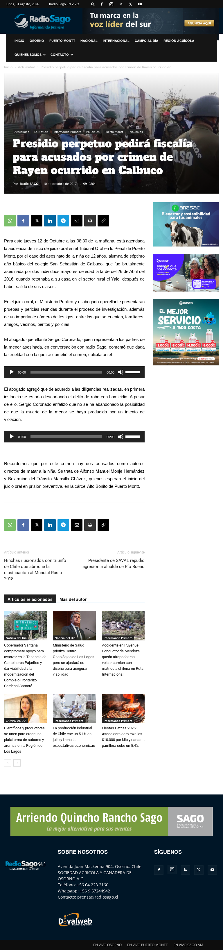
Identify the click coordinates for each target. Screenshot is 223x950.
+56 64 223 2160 (92, 885)
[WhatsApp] (10, 220)
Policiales (93, 132)
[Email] (76, 220)
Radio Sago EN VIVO (64, 4)
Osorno (37, 40)
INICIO (19, 40)
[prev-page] (7, 763)
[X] (130, 4)
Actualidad (26, 67)
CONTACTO (60, 54)
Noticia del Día (16, 638)
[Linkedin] (50, 220)
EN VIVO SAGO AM (188, 944)
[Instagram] (111, 4)
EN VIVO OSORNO (107, 944)
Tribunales (135, 132)
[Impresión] (90, 220)
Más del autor (73, 599)
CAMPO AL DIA (16, 721)
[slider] (133, 371)
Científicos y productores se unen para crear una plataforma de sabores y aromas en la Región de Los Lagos (24, 739)
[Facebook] (101, 4)
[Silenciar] (121, 372)
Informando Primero (67, 132)
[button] (93, 4)
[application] (74, 372)
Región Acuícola (178, 40)
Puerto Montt (62, 40)
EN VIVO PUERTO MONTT (147, 944)
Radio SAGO (29, 183)
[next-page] (17, 763)
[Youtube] (140, 4)
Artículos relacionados (30, 599)
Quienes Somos (28, 54)
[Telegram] (63, 220)
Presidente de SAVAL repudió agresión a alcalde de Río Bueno (113, 563)
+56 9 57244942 (95, 891)
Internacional (116, 40)
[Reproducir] (12, 372)
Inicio (8, 67)
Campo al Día (146, 40)
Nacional (89, 40)
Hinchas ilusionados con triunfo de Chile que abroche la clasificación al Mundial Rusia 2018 (35, 569)
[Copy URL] (103, 220)
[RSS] (120, 4)
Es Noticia (41, 132)
